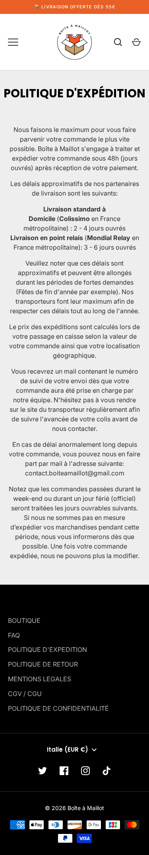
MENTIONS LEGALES (39, 679)
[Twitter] (42, 770)
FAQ (14, 635)
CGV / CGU (25, 694)
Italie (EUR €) (67, 749)
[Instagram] (85, 770)
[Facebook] (64, 770)
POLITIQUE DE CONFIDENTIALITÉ (58, 708)
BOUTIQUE (24, 620)
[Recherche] (118, 42)
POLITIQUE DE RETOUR (43, 664)
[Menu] (13, 42)
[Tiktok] (107, 770)
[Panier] (136, 42)
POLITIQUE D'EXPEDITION (47, 649)
